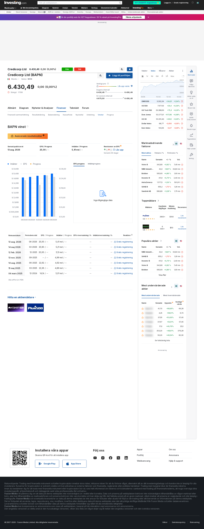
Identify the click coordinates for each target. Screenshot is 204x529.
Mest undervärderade (151, 295)
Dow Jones (146, 115)
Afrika (123, 12)
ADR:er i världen (54, 12)
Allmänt (12, 108)
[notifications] (192, 2)
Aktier (8, 12)
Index (153, 71)
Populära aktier (150, 241)
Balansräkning (54, 115)
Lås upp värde (123, 86)
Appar (140, 449)
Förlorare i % (172, 153)
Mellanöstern (98, 12)
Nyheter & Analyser (42, 108)
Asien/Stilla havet (112, 12)
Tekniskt (74, 108)
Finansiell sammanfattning (18, 115)
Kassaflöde (67, 115)
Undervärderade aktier (136, 12)
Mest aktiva (146, 153)
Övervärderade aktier (155, 12)
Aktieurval (125, 8)
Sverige (33, 12)
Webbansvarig (143, 461)
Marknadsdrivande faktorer (152, 145)
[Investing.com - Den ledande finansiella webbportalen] (15, 3)
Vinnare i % (159, 153)
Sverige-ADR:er (69, 12)
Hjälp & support (176, 461)
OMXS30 (145, 101)
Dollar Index (146, 123)
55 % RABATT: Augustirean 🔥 (147, 3)
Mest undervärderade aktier (154, 287)
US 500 (145, 106)
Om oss (172, 449)
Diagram (24, 108)
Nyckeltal (79, 115)
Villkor (164, 522)
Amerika (80, 12)
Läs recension (182, 217)
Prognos (110, 115)
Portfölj (140, 455)
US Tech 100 (147, 110)
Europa (88, 12)
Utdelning (91, 115)
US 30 (144, 119)
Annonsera (174, 455)
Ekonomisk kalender (109, 8)
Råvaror (162, 71)
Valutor (144, 71)
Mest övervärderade (171, 295)
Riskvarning (194, 522)
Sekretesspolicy (178, 522)
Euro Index (146, 128)
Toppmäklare (149, 200)
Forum (85, 108)
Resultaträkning (38, 115)
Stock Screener (21, 12)
